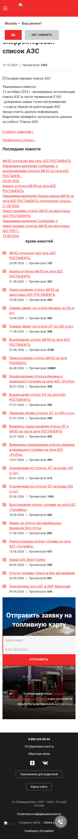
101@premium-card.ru (39, 746)
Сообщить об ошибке (39, 831)
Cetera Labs (39, 822)
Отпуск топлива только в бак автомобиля (42, 573)
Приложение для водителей (39, 774)
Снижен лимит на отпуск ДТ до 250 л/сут (41, 326)
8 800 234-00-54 (39, 739)
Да (13, 34)
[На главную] (39, 8)
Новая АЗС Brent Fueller (27, 560)
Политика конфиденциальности (39, 814)
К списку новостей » (17, 132)
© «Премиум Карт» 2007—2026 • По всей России (39, 803)
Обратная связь (39, 753)
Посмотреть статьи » (18, 140)
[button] (5, 8)
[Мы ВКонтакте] (45, 762)
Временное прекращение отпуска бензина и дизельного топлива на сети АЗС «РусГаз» (42, 450)
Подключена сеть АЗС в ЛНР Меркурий (39, 586)
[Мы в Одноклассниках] (32, 762)
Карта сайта (39, 786)
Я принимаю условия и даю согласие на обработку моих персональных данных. (44, 699)
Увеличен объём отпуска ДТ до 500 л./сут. (42, 413)
